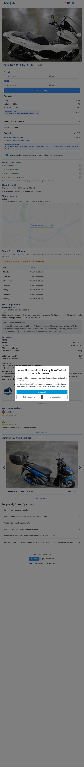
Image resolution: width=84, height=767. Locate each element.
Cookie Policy (59, 387)
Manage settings (55, 397)
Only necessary (29, 397)
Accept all (42, 392)
